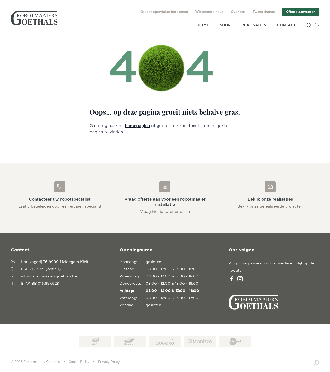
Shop (225, 25)
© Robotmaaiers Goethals (35, 362)
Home (203, 25)
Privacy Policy (109, 362)
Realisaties (253, 25)
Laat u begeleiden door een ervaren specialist (59, 206)
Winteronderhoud (209, 12)
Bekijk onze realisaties (270, 199)
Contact (286, 25)
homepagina (137, 126)
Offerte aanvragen (300, 12)
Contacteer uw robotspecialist (60, 199)
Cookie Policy (79, 362)
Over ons (238, 12)
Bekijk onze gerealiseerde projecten (270, 206)
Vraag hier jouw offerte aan (165, 212)
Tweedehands (264, 12)
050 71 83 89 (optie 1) (41, 269)
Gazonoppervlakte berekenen (164, 12)
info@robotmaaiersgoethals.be (49, 276)
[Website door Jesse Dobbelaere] (316, 362)
